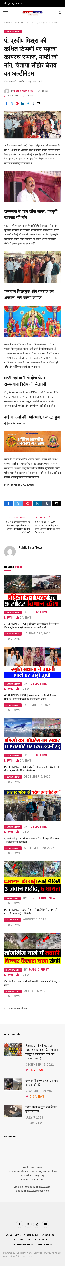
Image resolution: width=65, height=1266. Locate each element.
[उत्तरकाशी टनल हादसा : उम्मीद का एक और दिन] (13, 1084)
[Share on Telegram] (28, 103)
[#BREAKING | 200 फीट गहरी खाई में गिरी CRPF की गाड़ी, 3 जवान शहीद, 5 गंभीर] (32, 877)
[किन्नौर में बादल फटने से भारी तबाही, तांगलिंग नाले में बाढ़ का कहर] (32, 948)
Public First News (24, 91)
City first (41, 1239)
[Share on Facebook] (6, 103)
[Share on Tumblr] (33, 103)
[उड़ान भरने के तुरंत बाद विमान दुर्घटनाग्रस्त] (13, 1111)
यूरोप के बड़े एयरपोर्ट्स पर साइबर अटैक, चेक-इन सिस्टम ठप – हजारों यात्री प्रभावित (32, 840)
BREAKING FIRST (13, 31)
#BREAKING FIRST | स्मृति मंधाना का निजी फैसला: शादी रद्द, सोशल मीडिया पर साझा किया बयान (30, 697)
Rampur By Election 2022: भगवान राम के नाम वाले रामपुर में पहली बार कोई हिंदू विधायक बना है (42, 1051)
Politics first (23, 1239)
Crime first (31, 1234)
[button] (5, 13)
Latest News (13, 1234)
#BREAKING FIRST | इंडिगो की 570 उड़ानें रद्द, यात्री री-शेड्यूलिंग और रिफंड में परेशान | (31, 768)
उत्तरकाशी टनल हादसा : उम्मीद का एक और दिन (42, 1082)
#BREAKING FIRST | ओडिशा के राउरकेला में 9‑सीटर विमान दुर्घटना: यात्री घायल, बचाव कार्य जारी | (31, 625)
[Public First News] (32, 13)
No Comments (14, 96)
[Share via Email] (38, 103)
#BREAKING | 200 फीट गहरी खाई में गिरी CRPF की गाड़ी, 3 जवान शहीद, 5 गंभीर (31, 911)
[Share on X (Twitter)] (12, 103)
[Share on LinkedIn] (22, 103)
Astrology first (23, 1244)
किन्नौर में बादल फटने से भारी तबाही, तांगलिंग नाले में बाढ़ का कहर (32, 983)
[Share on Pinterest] (17, 103)
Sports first (44, 1244)
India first (49, 1234)
